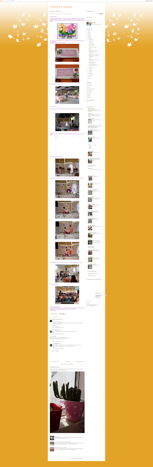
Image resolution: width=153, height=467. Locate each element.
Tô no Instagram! (95, 176)
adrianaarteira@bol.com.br (93, 304)
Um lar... (89, 144)
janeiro (90, 76)
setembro (90, 67)
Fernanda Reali (90, 151)
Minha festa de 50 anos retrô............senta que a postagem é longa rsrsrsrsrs (97, 241)
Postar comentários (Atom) (68, 364)
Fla (53, 336)
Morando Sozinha (91, 108)
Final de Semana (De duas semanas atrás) (93, 65)
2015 (89, 32)
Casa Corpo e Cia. (91, 175)
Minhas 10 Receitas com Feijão (93, 127)
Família (88, 87)
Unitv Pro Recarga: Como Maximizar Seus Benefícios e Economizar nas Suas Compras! (95, 115)
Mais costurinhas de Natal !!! (97, 226)
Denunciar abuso (90, 100)
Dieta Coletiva (89, 85)
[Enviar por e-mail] (59, 313)
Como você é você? (96, 152)
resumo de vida (90, 166)
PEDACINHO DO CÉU (92, 264)
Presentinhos (89, 94)
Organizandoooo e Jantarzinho (94, 54)
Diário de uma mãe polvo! (92, 273)
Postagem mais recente (55, 361)
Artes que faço (89, 83)
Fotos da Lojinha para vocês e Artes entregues (63, 441)
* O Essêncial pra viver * (92, 232)
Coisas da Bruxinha (91, 165)
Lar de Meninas (91, 257)
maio (90, 70)
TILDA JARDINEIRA (96, 219)
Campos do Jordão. (96, 212)
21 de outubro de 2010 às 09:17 (58, 348)
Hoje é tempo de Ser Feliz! (93, 249)
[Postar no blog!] (61, 313)
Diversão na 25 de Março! (97, 250)
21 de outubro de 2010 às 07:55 (58, 341)
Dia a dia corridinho (91, 225)
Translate (99, 297)
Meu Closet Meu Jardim (92, 271)
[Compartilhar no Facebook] (63, 313)
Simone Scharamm (56, 319)
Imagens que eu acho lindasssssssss (92, 62)
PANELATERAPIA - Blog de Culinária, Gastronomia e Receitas (95, 126)
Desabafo (90, 58)
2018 (89, 30)
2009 (89, 78)
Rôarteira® (90, 239)
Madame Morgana (91, 246)
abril (90, 71)
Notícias (90, 48)
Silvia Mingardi (55, 343)
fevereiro (90, 74)
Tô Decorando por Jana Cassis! (94, 158)
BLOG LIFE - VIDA (91, 204)
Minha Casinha (89, 90)
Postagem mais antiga (80, 361)
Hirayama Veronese (91, 275)
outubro (90, 42)
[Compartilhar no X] (62, 313)
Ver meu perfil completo (96, 24)
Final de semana (91, 44)
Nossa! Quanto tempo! (54, 367)
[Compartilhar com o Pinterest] (64, 313)
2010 (89, 38)
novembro (91, 41)
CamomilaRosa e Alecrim (92, 129)
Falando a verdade (91, 247)
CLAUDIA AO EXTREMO (92, 189)
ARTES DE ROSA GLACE (92, 211)
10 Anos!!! (94, 145)
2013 (89, 33)
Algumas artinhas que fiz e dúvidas (61, 447)
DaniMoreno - (90, 113)
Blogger (81, 458)
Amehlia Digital (91, 118)
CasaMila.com (90, 168)
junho (90, 68)
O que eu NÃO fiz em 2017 (97, 169)
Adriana (94, 22)
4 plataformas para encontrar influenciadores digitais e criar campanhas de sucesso (95, 110)
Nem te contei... (91, 182)
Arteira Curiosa (61, 7)
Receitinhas (89, 95)
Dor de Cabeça (91, 45)
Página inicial (67, 361)
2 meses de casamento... (93, 47)
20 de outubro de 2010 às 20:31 (58, 327)
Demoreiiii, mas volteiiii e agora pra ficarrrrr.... (94, 60)
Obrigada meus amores (93, 50)
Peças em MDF (89, 92)
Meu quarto (57, 436)
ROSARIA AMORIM (91, 218)
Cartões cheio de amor (96, 265)
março (90, 73)
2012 (89, 35)
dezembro (91, 39)
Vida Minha (89, 97)
